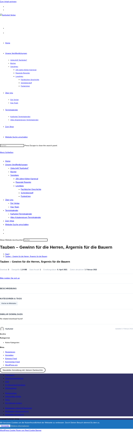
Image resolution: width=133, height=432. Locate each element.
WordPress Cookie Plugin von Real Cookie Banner (20, 430)
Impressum (9, 375)
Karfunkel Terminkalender (21, 214)
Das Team (14, 207)
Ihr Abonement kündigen (15, 385)
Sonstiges (14, 175)
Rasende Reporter (23, 182)
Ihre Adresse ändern (13, 403)
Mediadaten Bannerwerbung (17, 411)
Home (7, 161)
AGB (7, 382)
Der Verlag (14, 203)
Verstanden (5, 426)
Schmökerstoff (27, 193)
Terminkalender (11, 210)
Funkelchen (26, 196)
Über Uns (9, 200)
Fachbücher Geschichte (31, 189)
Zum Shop (9, 221)
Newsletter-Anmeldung (14, 415)
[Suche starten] (49, 240)
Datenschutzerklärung (14, 378)
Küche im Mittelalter (9, 303)
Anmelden (9, 355)
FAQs (7, 400)
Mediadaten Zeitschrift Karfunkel (18, 408)
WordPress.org (11, 365)
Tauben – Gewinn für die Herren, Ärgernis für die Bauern (26, 256)
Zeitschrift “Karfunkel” (19, 168)
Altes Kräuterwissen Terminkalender (25, 217)
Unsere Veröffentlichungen (16, 164)
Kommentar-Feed (12, 362)
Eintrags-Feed (11, 358)
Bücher (13, 172)
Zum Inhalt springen (8, 2)
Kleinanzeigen (11, 393)
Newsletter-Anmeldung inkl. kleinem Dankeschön (23, 370)
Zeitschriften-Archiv (13, 396)
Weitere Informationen (20, 426)
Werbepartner (11, 388)
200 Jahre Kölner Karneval (27, 179)
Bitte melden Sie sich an (10, 278)
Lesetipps (20, 186)
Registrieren (10, 352)
